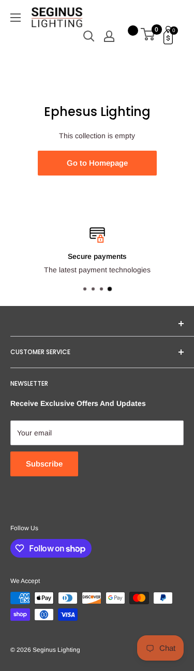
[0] (148, 36)
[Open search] (89, 36)
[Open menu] (15, 17)
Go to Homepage (97, 162)
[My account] (109, 36)
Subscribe (44, 463)
